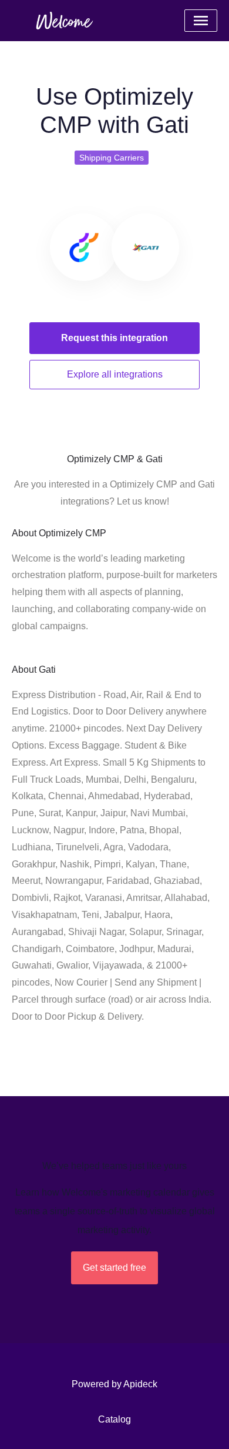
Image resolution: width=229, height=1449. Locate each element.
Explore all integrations (115, 374)
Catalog (114, 1419)
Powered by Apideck (114, 1384)
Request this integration (114, 338)
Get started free (114, 1268)
